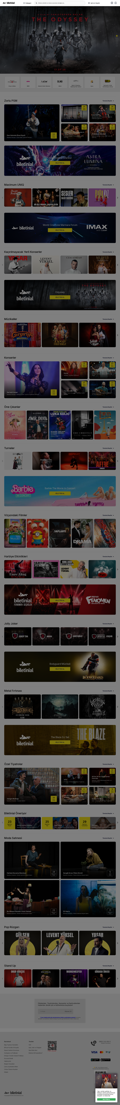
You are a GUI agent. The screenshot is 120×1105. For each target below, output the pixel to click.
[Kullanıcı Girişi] (115, 3)
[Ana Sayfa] (9, 3)
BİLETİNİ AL (106, 1099)
